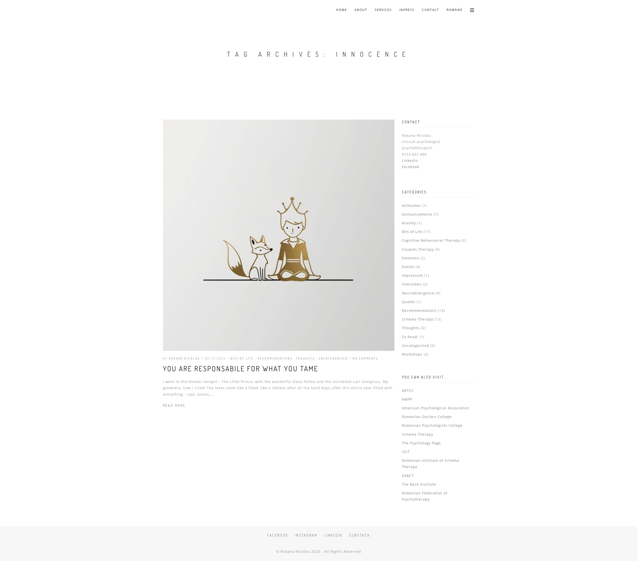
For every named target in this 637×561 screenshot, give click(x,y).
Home (341, 10)
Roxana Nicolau (184, 358)
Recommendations (276, 358)
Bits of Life (242, 358)
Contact (430, 10)
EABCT (408, 475)
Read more (174, 405)
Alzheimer (411, 205)
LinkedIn (410, 160)
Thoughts (306, 358)
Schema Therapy (417, 319)
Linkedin (333, 535)
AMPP (407, 399)
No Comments (365, 358)
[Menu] (472, 10)
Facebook (410, 166)
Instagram (306, 535)
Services (383, 10)
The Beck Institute (419, 484)
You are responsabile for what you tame (240, 368)
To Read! (410, 336)
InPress (407, 10)
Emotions (410, 258)
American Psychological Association (435, 408)
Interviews (412, 284)
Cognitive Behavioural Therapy (431, 240)
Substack (359, 535)
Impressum (412, 275)
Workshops (412, 354)
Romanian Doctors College (427, 416)
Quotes (408, 301)
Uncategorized (333, 358)
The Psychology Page (421, 443)
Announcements (417, 214)
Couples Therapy (418, 249)
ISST (406, 451)
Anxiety (409, 223)
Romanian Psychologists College (432, 425)
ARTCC (408, 390)
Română (455, 10)
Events (408, 266)
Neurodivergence (418, 293)
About (361, 10)
